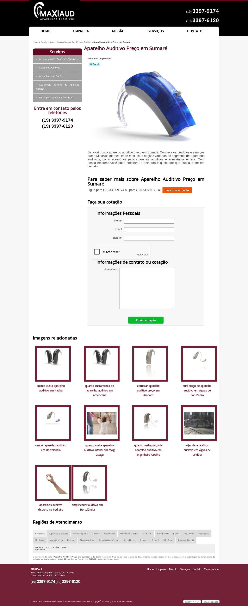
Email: (119, 229)
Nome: (119, 220)
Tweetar (95, 64)
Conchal (96, 533)
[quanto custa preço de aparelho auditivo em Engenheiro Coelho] (150, 423)
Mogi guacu (203, 533)
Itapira (176, 533)
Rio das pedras (87, 540)
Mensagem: (111, 269)
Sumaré (155, 540)
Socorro (143, 540)
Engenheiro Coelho (129, 533)
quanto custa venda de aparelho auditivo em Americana (99, 390)
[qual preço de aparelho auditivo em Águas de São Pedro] (199, 363)
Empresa (81, 31)
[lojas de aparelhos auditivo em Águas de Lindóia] (199, 423)
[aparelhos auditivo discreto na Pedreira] (53, 482)
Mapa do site (211, 569)
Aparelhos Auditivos (49, 67)
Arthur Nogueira (80, 533)
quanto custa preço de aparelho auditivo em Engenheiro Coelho (148, 449)
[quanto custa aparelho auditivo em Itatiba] (53, 363)
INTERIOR (147, 533)
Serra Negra (129, 540)
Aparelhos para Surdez (51, 76)
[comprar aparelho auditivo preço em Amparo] (150, 363)
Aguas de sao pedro (58, 533)
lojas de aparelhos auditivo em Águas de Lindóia (197, 449)
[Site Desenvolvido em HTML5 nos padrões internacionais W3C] (192, 601)
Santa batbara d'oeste (108, 540)
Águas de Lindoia (186, 540)
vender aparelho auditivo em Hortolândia (50, 447)
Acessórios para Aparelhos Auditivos (58, 59)
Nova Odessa (56, 540)
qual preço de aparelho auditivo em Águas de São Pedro (197, 390)
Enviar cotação (146, 320)
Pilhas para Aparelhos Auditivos (55, 97)
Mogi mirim (40, 540)
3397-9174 (205, 11)
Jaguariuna (188, 533)
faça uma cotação (177, 190)
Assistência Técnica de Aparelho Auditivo (57, 86)
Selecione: (40, 533)
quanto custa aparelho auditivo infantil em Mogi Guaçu (99, 449)
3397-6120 (205, 20)
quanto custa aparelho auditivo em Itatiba (51, 388)
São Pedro (168, 540)
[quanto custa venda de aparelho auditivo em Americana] (102, 363)
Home (45, 31)
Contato (194, 31)
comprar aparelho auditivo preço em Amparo (148, 390)
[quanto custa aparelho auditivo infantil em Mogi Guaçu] (102, 423)
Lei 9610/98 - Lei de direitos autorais (101, 559)
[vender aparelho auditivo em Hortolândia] (53, 423)
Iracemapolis (163, 533)
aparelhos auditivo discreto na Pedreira (50, 507)
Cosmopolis (109, 533)
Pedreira (71, 540)
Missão (118, 31)
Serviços (156, 31)
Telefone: (117, 237)
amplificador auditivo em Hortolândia (87, 507)
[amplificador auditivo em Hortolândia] (89, 482)
